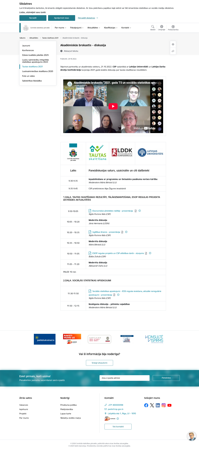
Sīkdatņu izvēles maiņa (70, 418)
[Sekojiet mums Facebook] (146, 405)
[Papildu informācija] (140, 211)
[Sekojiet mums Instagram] (164, 405)
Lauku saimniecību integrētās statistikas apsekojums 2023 (35, 60)
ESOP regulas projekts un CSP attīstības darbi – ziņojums (118, 253)
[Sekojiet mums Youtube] (169, 405)
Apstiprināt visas (61, 18)
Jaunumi (26, 45)
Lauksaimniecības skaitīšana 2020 (37, 71)
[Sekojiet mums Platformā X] (152, 405)
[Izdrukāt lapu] (173, 44)
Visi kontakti (118, 426)
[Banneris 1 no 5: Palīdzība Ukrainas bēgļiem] (45, 339)
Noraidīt (32, 18)
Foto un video (28, 76)
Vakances (23, 405)
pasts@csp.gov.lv (115, 409)
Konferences (28, 50)
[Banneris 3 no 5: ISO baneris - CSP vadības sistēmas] (99, 339)
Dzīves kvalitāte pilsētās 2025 (35, 55)
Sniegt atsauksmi (99, 363)
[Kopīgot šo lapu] (173, 51)
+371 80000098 (115, 405)
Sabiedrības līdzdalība (32, 80)
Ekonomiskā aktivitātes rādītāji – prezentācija (112, 211)
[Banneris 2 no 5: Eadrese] (72, 339)
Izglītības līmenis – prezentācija (106, 232)
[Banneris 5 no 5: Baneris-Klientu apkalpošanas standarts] (154, 339)
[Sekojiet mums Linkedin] (158, 405)
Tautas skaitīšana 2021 (32, 66)
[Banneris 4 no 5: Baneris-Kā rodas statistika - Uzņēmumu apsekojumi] (127, 339)
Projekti (22, 413)
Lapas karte (65, 413)
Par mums (24, 418)
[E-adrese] (110, 418)
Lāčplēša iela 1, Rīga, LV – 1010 (122, 413)
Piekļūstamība (66, 409)
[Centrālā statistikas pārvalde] (36, 28)
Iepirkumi (23, 409)
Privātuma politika (68, 405)
